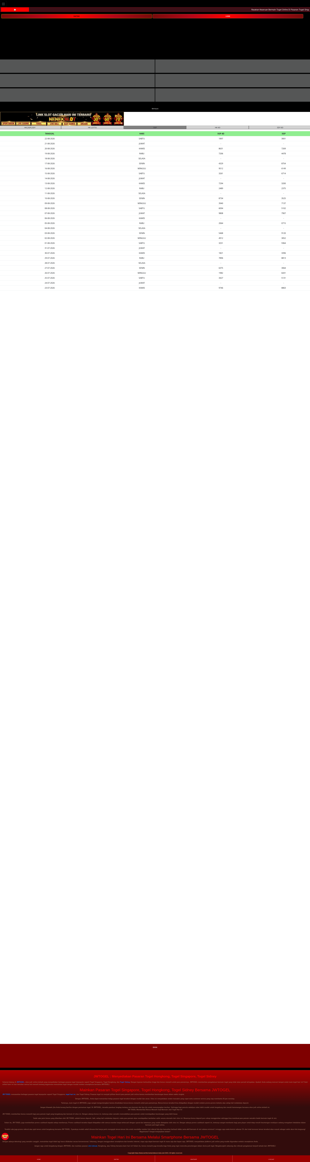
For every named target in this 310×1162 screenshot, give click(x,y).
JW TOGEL (6, 1094)
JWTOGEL (20, 1082)
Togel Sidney (125, 1082)
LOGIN (228, 16)
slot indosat (92, 1146)
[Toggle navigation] (3, 4)
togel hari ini (70, 1094)
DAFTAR (77, 16)
